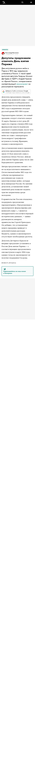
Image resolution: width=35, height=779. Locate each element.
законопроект (22, 84)
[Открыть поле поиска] (22, 2)
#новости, (5, 263)
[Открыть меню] (31, 2)
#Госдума (12, 263)
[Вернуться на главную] (4, 2)
